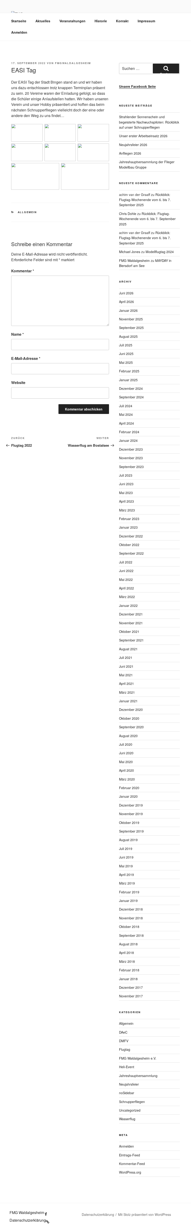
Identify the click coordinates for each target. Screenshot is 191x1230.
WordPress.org (130, 1172)
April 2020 (126, 770)
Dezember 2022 (131, 536)
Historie (101, 21)
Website (18, 382)
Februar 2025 (129, 371)
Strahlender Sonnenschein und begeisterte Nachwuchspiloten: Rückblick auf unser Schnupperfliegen (149, 122)
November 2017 (131, 996)
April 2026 (126, 301)
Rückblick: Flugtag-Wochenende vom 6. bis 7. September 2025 (145, 199)
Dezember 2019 (131, 805)
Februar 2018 (129, 970)
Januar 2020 (128, 796)
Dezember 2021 (131, 614)
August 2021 (128, 649)
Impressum (146, 21)
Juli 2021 (125, 657)
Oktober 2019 (129, 822)
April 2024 (126, 423)
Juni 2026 (126, 293)
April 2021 (126, 683)
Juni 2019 (126, 857)
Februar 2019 (129, 892)
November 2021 (131, 623)
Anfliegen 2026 (130, 153)
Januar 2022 (128, 605)
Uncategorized (129, 1110)
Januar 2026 (128, 310)
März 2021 (127, 692)
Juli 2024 (125, 405)
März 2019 (127, 883)
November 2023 (131, 458)
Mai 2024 (126, 414)
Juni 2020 (126, 753)
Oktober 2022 (129, 544)
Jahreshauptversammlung (138, 1075)
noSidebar (126, 1092)
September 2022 (131, 553)
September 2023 (131, 466)
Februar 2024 (129, 432)
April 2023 (126, 501)
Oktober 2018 (129, 926)
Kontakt (122, 21)
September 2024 (131, 397)
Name (17, 334)
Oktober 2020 (129, 718)
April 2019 (126, 874)
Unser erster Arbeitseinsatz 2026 (143, 135)
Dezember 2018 (131, 909)
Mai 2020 (126, 761)
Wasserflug (127, 1118)
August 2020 (128, 735)
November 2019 (131, 813)
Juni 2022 (126, 570)
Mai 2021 (126, 675)
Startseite (18, 21)
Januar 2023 (128, 527)
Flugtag (124, 1049)
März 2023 (127, 510)
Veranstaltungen (72, 21)
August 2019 (128, 839)
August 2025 (128, 336)
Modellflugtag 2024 (160, 251)
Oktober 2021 (129, 631)
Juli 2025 (125, 345)
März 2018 (127, 961)
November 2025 (131, 319)
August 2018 (128, 944)
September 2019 (131, 831)
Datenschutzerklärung (98, 1214)
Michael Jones (129, 251)
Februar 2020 (129, 787)
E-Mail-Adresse (25, 358)
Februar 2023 (129, 518)
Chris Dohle (127, 213)
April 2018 (126, 952)
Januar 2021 (128, 701)
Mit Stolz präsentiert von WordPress (144, 1214)
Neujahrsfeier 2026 (133, 144)
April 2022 (126, 588)
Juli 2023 (125, 475)
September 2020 (131, 727)
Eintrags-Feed (129, 1155)
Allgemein (27, 212)
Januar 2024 (128, 440)
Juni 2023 (126, 484)
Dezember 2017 (131, 987)
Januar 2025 (128, 379)
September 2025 (131, 327)
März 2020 (127, 779)
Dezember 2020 (131, 709)
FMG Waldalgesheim (134, 260)
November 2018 (131, 918)
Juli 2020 (125, 744)
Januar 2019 (128, 900)
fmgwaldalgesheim (73, 63)
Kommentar (22, 270)
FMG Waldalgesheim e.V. (137, 1058)
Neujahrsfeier (129, 1084)
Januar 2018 (128, 978)
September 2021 (131, 640)
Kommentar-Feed (132, 1163)
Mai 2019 (126, 866)
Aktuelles (42, 21)
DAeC (123, 1032)
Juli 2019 (125, 848)
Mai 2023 (126, 492)
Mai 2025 (126, 362)
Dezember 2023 (131, 449)
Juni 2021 (126, 666)
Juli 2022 (125, 562)
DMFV (123, 1040)
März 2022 (127, 596)
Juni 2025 (126, 353)
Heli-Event (126, 1066)
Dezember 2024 (131, 388)
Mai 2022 (126, 579)
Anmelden (19, 32)
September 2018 (131, 935)
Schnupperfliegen (132, 1101)
